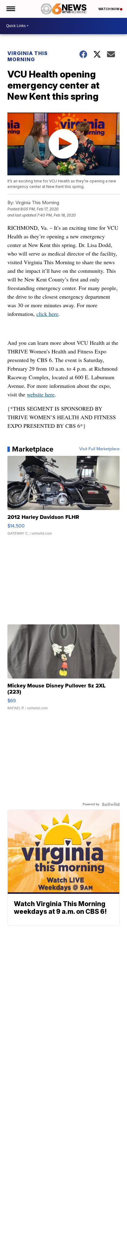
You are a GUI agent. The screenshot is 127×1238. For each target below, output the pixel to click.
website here (41, 394)
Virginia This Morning (27, 56)
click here (47, 313)
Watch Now (109, 9)
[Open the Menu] (10, 9)
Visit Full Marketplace (99, 449)
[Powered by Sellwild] (111, 804)
